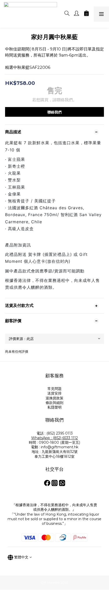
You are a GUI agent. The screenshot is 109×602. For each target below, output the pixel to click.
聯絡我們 (54, 112)
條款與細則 (54, 402)
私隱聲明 (54, 407)
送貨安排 (54, 393)
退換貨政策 (54, 398)
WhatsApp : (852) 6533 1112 (54, 438)
